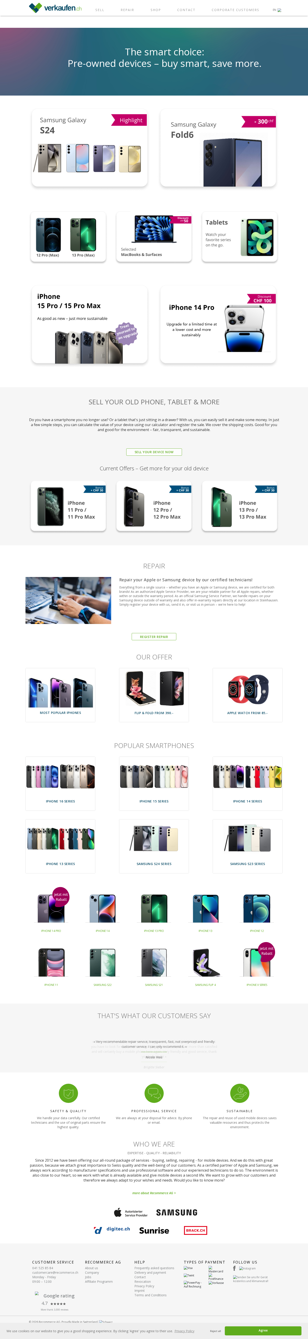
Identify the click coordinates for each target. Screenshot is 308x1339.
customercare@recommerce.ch (55, 1272)
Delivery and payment (150, 1272)
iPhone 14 (103, 931)
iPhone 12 (257, 931)
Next (279, 1049)
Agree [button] (263, 1330)
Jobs (88, 1277)
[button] (277, 10)
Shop (156, 10)
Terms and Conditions (150, 1295)
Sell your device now (154, 452)
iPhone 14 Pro (51, 931)
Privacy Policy (144, 1286)
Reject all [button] (215, 1331)
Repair (127, 10)
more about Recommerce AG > (154, 1193)
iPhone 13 (205, 931)
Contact (186, 10)
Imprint (139, 1290)
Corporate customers (235, 10)
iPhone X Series (257, 985)
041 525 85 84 (42, 1268)
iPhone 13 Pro (154, 931)
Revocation (142, 1281)
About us (91, 1268)
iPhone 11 (51, 985)
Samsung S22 (103, 985)
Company (92, 1272)
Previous (28, 1049)
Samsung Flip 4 (205, 985)
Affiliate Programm (99, 1281)
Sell (99, 10)
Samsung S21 (154, 985)
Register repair (154, 637)
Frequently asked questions (154, 1268)
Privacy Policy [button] (184, 1331)
